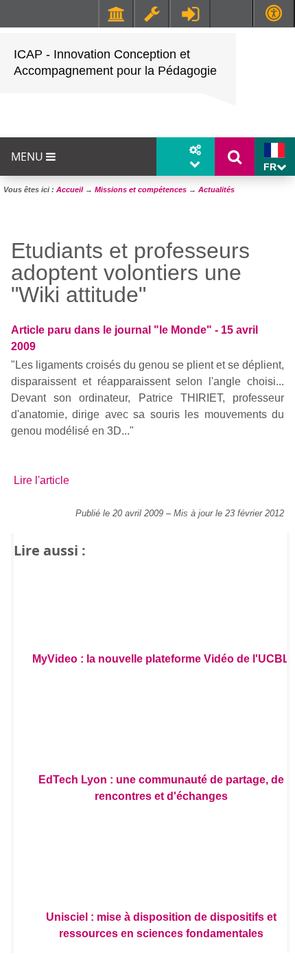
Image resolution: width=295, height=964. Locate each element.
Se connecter (190, 13)
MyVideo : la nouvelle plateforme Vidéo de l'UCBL (161, 659)
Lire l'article (41, 480)
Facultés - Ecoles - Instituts (115, 13)
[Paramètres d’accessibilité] (273, 13)
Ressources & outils (151, 13)
